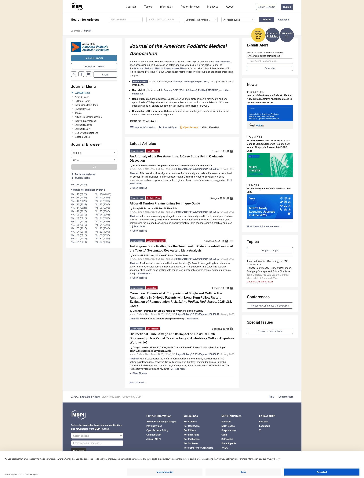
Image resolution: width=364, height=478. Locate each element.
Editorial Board (82, 100)
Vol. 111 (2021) (79, 207)
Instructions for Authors (86, 104)
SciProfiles (227, 439)
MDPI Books (228, 426)
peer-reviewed (222, 61)
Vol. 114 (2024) (79, 197)
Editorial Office (82, 136)
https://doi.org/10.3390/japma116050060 (197, 169)
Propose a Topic (270, 250)
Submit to (94, 58)
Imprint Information (143, 127)
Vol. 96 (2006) (102, 207)
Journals (131, 6)
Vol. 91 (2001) (102, 224)
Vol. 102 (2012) (79, 238)
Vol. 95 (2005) (102, 211)
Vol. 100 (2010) (103, 194)
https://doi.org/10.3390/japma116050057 (197, 314)
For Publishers (192, 439)
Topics (148, 6)
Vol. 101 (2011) (79, 241)
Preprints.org (228, 430)
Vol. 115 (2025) (79, 194)
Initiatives (212, 6)
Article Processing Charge (88, 116)
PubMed (202, 90)
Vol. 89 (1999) (102, 231)
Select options (81, 435)
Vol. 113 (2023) (79, 200)
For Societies (191, 443)
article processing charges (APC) (191, 81)
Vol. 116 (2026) (79, 184)
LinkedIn (263, 421)
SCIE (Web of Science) (185, 90)
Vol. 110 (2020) (79, 211)
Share (105, 74)
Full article (192, 318)
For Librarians (191, 434)
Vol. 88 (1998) (102, 235)
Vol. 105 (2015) (79, 228)
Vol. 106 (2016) (79, 224)
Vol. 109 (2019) (79, 214)
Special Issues (82, 108)
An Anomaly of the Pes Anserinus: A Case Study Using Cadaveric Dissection (177, 158)
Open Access (140, 81)
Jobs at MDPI (153, 439)
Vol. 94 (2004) (102, 214)
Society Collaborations (86, 132)
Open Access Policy (157, 430)
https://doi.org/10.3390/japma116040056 (197, 354)
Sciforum (226, 421)
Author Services (190, 6)
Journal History (82, 128)
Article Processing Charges (161, 421)
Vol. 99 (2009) (102, 197)
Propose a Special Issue (269, 331)
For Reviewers (192, 426)
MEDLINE (213, 90)
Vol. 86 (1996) (102, 241)
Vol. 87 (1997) (102, 238)
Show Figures (138, 187)
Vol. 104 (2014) (79, 231)
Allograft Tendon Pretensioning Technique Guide (165, 203)
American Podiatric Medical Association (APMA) (159, 68)
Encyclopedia (228, 443)
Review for (94, 66)
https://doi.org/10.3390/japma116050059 (197, 211)
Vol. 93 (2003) (102, 217)
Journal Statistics (83, 124)
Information (166, 6)
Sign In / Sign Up (266, 6)
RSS (271, 396)
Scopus (168, 90)
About (229, 6)
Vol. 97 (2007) (102, 204)
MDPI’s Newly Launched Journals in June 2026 (269, 190)
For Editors (190, 430)
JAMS (224, 447)
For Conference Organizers (198, 447)
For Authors (190, 421)
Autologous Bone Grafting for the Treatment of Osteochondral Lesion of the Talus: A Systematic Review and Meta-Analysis (181, 248)
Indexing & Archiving (85, 120)
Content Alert (285, 396)
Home (82, 92)
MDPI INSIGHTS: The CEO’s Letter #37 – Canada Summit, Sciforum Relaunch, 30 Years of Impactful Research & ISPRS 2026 (268, 145)
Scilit (224, 434)
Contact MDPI (153, 434)
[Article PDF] (231, 151)
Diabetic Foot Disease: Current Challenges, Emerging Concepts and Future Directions (269, 269)
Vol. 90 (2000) (102, 228)
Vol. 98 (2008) (102, 200)
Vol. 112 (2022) (79, 204)
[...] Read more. (138, 226)
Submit (287, 7)
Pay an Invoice (154, 426)
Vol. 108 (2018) (79, 217)
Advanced (283, 19)
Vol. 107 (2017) (79, 221)
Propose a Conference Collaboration (270, 305)
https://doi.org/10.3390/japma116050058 (197, 258)
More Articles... (138, 382)
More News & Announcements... (264, 226)
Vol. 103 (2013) (79, 235)
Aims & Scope (82, 96)
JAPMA (87, 30)
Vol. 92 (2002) (102, 221)
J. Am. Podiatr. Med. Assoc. (85, 396)
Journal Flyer (167, 127)
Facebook (264, 426)
